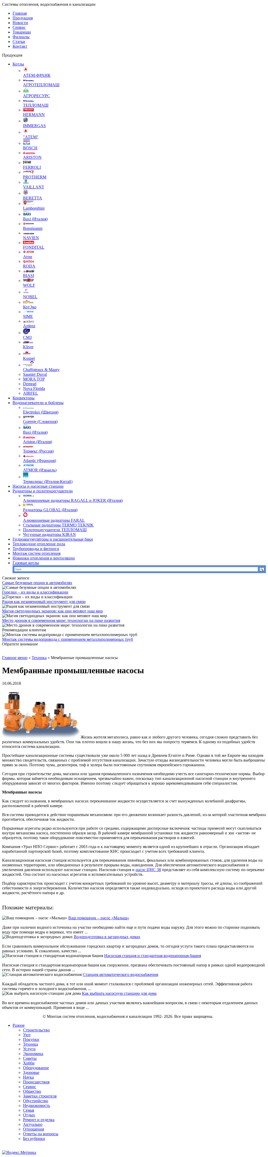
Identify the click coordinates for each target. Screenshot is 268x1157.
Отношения (33, 1129)
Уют (27, 1035)
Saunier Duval (35, 374)
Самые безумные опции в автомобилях (37, 582)
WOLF (29, 285)
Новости (20, 22)
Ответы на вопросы (40, 1134)
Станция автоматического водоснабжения (120, 974)
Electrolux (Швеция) (40, 412)
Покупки (31, 1039)
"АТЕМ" (30, 137)
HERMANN (34, 114)
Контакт (20, 46)
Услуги (29, 1049)
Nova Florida (34, 388)
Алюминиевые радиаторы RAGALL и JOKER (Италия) (73, 500)
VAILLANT (33, 187)
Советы (30, 1058)
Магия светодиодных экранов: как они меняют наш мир (52, 611)
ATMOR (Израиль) (40, 470)
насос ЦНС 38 (148, 869)
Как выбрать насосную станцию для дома (119, 993)
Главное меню (14, 657)
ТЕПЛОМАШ (35, 105)
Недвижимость (36, 1105)
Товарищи (22, 32)
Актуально (32, 1124)
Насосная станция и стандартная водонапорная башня (152, 955)
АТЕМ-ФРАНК (37, 75)
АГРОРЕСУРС (36, 96)
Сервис (19, 27)
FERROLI (32, 167)
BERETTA (32, 198)
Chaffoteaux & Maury (41, 369)
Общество (32, 1091)
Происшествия (36, 1082)
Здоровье (31, 1072)
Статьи (19, 41)
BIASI (28, 275)
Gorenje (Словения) (40, 421)
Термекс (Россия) (38, 451)
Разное (19, 1025)
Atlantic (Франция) (39, 460)
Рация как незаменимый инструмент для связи (44, 601)
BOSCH (30, 148)
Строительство (36, 1030)
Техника (39, 657)
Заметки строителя (40, 1096)
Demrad (29, 384)
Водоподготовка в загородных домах (107, 937)
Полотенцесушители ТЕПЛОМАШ (55, 530)
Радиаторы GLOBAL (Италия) (50, 510)
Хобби (29, 1063)
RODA (29, 266)
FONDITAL (33, 247)
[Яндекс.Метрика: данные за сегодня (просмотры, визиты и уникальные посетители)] (19, 1152)
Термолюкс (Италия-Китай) (47, 481)
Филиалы (21, 37)
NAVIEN (31, 238)
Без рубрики (34, 1138)
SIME (28, 316)
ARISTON (32, 157)
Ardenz (29, 326)
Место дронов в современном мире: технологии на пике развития (61, 620)
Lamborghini (33, 208)
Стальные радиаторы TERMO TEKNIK (58, 525)
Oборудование (36, 1068)
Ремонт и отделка (38, 1119)
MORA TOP (34, 379)
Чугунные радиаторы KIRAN (49, 534)
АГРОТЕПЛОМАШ (41, 85)
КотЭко (29, 307)
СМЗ (27, 337)
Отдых (29, 1115)
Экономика (33, 1053)
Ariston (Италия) (37, 441)
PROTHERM (34, 177)
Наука (28, 1077)
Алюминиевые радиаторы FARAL (54, 520)
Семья (28, 1110)
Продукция (23, 18)
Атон (27, 256)
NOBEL (30, 297)
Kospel (29, 358)
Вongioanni (32, 228)
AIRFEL (30, 393)
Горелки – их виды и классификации (35, 592)
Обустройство (35, 1101)
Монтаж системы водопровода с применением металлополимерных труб (67, 639)
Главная (20, 13)
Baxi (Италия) (35, 219)
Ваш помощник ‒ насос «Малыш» (98, 918)
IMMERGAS (34, 125)
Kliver (28, 347)
